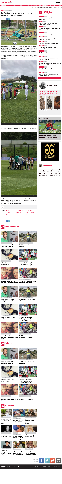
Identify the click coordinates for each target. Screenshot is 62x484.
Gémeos (48, 171)
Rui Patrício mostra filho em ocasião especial (8, 263)
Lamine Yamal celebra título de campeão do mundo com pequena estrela (48, 137)
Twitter (9, 19)
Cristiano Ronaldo (29, 448)
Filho (2, 315)
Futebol (2, 297)
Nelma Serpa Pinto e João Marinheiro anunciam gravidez (18, 453)
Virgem (59, 171)
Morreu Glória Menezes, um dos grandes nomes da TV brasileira (30, 421)
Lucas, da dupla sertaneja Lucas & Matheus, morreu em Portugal (6, 452)
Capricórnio (51, 175)
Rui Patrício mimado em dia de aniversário (27, 245)
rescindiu (18, 214)
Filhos (2, 279)
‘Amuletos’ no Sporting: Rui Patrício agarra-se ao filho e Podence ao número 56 (26, 264)
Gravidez (15, 448)
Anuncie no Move (56, 466)
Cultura (27, 5)
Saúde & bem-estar (43, 5)
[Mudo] (33, 124)
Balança (40, 175)
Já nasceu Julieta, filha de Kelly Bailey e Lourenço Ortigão (18, 438)
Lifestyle (21, 5)
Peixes (59, 175)
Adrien (7, 210)
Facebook (7, 19)
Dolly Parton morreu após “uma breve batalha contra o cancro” (25, 7)
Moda (9, 5)
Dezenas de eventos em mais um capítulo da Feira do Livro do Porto (49, 29)
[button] (18, 92)
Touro (44, 171)
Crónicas (59, 5)
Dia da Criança (29, 210)
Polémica (8, 214)
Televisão (15, 5)
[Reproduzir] (2, 124)
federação (8, 212)
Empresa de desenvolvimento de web (20, 467)
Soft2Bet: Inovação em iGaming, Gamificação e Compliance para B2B (50, 64)
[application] (19, 92)
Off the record (34, 5)
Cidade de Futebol (19, 210)
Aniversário (22, 297)
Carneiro (40, 171)
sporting (17, 216)
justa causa (18, 212)
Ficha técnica (38, 466)
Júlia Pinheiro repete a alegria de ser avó (18, 421)
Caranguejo (51, 171)
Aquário (55, 175)
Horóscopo (52, 5)
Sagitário (47, 175)
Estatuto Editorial (47, 466)
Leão (55, 171)
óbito (2, 417)
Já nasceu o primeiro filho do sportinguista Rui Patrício (8, 245)
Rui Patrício (29, 214)
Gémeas (15, 417)
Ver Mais (50, 78)
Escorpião (43, 175)
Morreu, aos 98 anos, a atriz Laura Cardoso (6, 435)
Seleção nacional (9, 216)
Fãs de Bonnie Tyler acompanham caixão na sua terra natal (30, 436)
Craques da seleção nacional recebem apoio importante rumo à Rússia (9, 283)
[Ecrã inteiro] (35, 124)
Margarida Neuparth (30, 212)
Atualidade (3, 5)
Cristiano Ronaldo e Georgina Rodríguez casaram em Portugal (30, 453)
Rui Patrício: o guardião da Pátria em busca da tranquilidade (27, 282)
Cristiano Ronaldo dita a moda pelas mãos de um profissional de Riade (49, 24)
